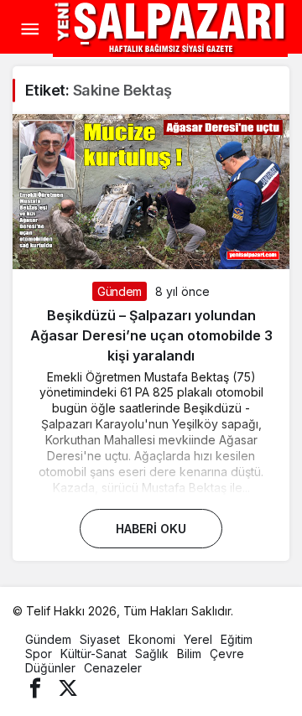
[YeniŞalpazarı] (170, 27)
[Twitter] (68, 687)
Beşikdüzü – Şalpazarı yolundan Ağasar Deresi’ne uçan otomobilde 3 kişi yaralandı (151, 335)
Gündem (119, 291)
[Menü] (29, 29)
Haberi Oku (151, 528)
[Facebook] (35, 687)
